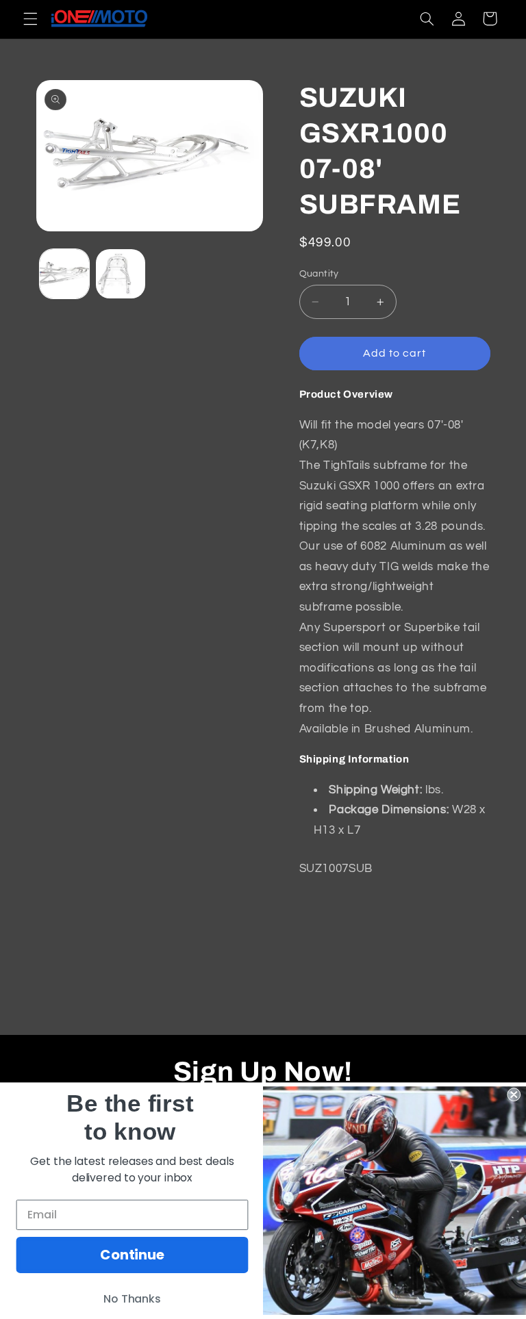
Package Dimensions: (389, 810)
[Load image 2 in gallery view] (120, 273)
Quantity (319, 274)
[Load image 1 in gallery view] (64, 273)
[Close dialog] (514, 1094)
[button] (30, 18)
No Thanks (132, 1299)
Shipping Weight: (375, 790)
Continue (132, 1255)
